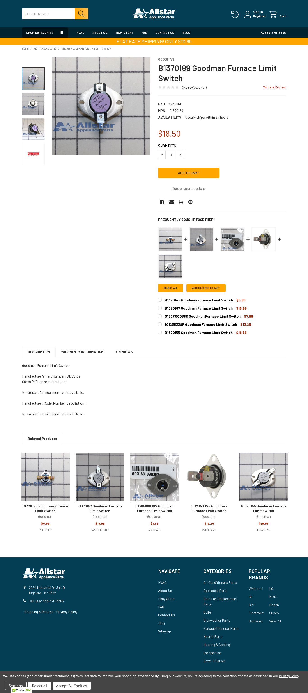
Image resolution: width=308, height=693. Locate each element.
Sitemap (164, 631)
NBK (272, 596)
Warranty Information (82, 351)
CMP (252, 604)
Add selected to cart (206, 287)
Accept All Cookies (71, 685)
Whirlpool (256, 588)
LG (271, 588)
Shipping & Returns (39, 611)
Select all (170, 287)
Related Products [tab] (42, 438)
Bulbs (207, 612)
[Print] (181, 202)
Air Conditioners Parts (220, 582)
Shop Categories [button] (39, 32)
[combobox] (55, 13)
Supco (274, 613)
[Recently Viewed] (236, 14)
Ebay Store (124, 32)
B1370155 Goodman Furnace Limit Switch (263, 508)
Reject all (39, 685)
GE (251, 596)
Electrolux (256, 613)
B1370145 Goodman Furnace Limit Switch (45, 508)
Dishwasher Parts (216, 620)
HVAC (80, 32)
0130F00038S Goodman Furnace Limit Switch (155, 508)
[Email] (172, 202)
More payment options (189, 188)
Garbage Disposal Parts (221, 628)
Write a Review (274, 87)
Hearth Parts (213, 636)
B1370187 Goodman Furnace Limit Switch (99, 508)
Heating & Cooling (216, 644)
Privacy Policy (66, 611)
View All (275, 621)
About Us (99, 32)
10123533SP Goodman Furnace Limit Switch (209, 508)
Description (39, 351)
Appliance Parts (215, 590)
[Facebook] (162, 202)
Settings (16, 685)
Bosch (274, 604)
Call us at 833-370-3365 (46, 601)
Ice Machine (212, 652)
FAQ (144, 32)
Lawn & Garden (214, 661)
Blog (186, 32)
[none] (101, 106)
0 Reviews (124, 351)
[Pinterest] (190, 202)
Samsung (256, 621)
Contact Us (164, 32)
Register (259, 16)
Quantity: (167, 145)
